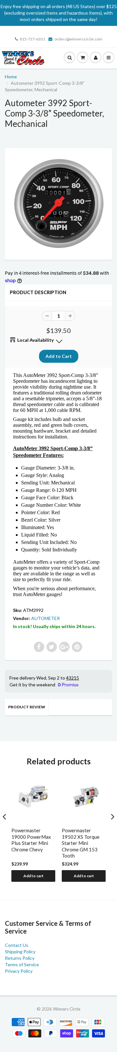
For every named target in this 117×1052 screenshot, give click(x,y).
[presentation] (4, 816)
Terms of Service (22, 964)
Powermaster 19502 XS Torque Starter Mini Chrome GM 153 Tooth (80, 842)
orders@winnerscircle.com (78, 39)
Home (11, 76)
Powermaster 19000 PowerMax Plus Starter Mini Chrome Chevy (31, 839)
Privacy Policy (18, 971)
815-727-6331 (32, 39)
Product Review (26, 706)
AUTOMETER (45, 618)
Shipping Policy (20, 951)
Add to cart (33, 875)
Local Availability (35, 340)
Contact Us (16, 945)
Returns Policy (19, 958)
